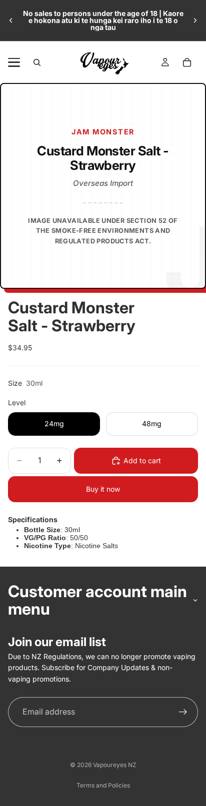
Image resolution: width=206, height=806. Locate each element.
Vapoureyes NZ (114, 765)
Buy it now (103, 489)
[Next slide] (195, 20)
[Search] (37, 62)
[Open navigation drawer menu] (14, 62)
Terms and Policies (103, 785)
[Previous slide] (11, 20)
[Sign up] (183, 712)
